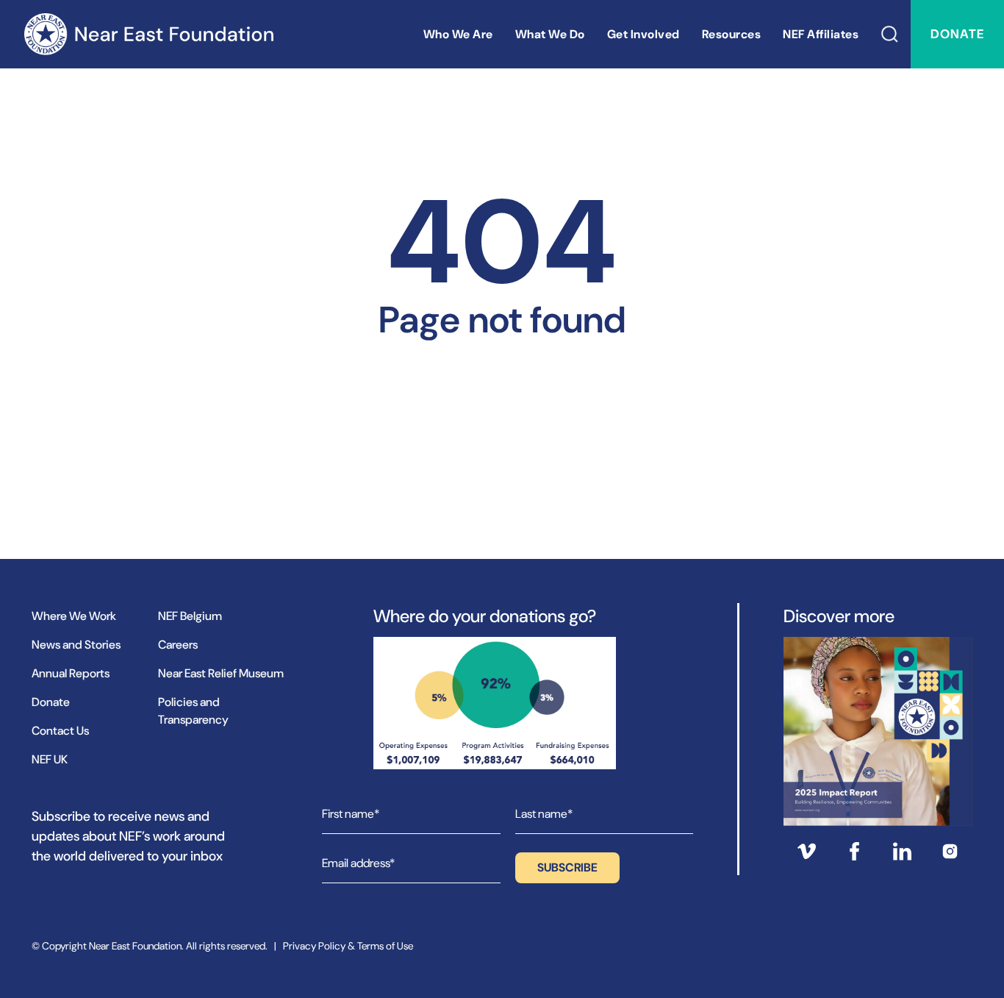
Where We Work (74, 616)
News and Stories (76, 644)
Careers (178, 644)
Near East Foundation (148, 34)
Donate (957, 34)
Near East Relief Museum (221, 673)
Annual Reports (71, 673)
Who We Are (458, 34)
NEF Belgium (190, 616)
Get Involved (643, 34)
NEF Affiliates (820, 34)
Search (890, 34)
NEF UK (50, 759)
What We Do (550, 34)
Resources (731, 34)
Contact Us (60, 730)
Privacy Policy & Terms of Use (348, 945)
